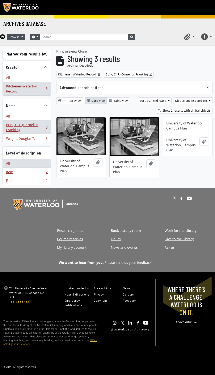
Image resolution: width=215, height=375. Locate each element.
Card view (98, 101)
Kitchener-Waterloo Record (27, 89)
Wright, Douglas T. (27, 139)
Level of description (23, 152)
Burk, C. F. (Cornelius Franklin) (27, 127)
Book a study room (126, 230)
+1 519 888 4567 (20, 301)
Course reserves (70, 239)
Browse (15, 37)
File (27, 181)
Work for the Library (181, 230)
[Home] (2, 36)
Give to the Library (179, 239)
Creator (12, 67)
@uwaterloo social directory (130, 329)
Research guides (70, 230)
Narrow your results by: (27, 53)
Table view (120, 101)
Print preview (71, 101)
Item (27, 173)
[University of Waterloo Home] (21, 7)
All (8, 77)
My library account (72, 247)
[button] (188, 37)
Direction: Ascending (191, 101)
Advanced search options (82, 87)
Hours (116, 239)
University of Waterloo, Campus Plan (184, 126)
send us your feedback (133, 262)
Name (11, 105)
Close (82, 51)
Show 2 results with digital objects (186, 110)
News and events (124, 247)
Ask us (170, 247)
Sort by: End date (153, 101)
